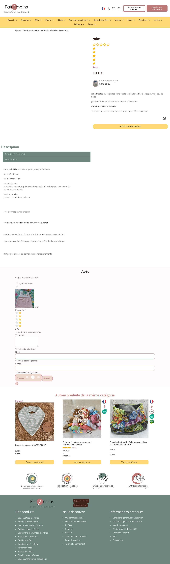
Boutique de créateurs (32, 30)
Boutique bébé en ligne (53, 30)
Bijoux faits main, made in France (33, 533)
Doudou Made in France (28, 555)
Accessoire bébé (25, 551)
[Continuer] (16, 383)
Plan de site (118, 540)
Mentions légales (120, 525)
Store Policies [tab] (11, 159)
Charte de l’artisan (121, 532)
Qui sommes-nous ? (74, 518)
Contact (68, 529)
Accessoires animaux (27, 536)
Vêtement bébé (25, 547)
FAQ (114, 536)
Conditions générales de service (127, 521)
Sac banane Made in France (30, 525)
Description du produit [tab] (15, 154)
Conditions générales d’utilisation (128, 518)
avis (95, 67)
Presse (68, 532)
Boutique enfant (25, 540)
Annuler (47, 378)
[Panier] (119, 8)
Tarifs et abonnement (75, 544)
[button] (12, 20)
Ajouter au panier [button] (35, 462)
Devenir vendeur (73, 540)
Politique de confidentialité (125, 529)
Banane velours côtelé (28, 529)
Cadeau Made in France (28, 518)
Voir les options (82, 462)
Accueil (18, 30)
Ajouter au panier (130, 126)
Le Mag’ (68, 525)
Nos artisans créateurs (75, 521)
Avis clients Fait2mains (75, 536)
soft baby (105, 83)
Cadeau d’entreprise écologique (32, 559)
